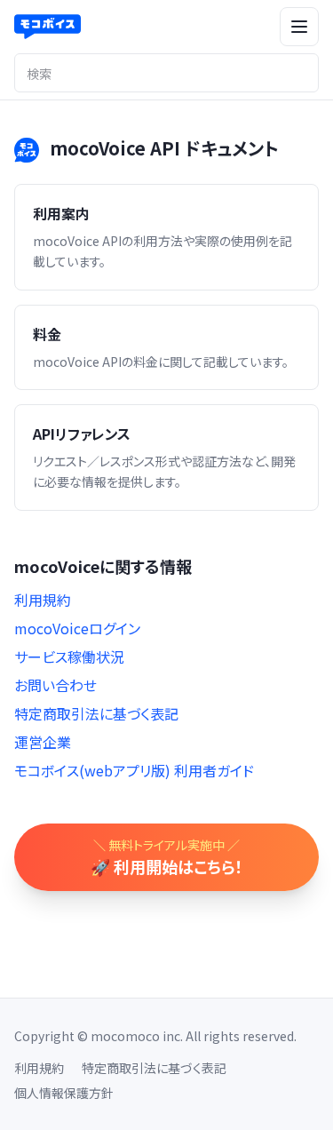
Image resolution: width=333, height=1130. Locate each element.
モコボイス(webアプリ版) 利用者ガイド (134, 770)
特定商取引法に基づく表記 (96, 713)
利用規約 (42, 599)
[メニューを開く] (299, 26)
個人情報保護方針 (64, 1093)
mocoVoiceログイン (77, 628)
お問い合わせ (55, 685)
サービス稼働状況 (69, 656)
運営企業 (42, 741)
